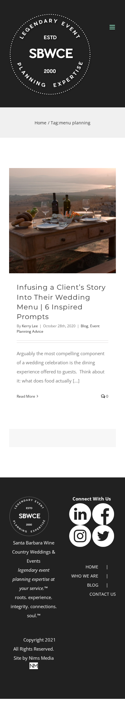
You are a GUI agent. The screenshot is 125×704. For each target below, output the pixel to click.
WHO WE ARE (84, 576)
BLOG (92, 585)
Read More (26, 396)
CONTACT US (103, 594)
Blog (84, 325)
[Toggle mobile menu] (113, 27)
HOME (92, 567)
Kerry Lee (30, 325)
